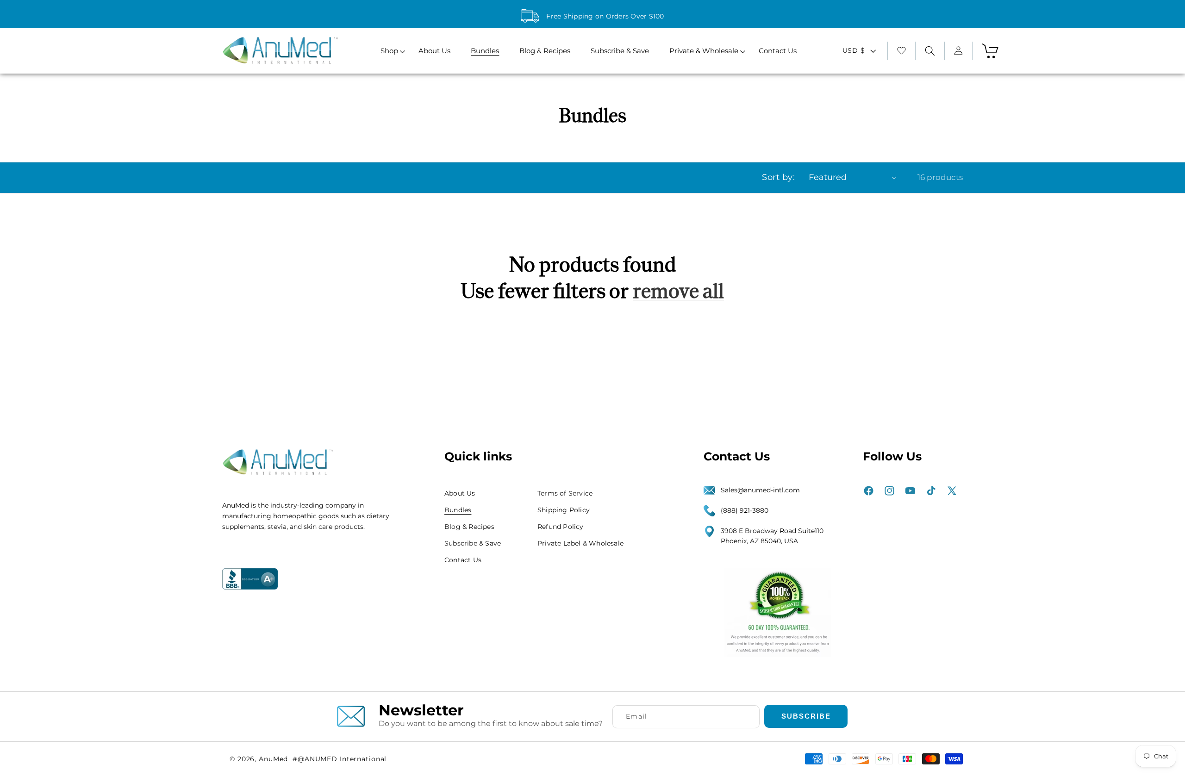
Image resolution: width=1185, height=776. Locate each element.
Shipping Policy (563, 510)
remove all (678, 291)
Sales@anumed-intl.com (760, 490)
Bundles (457, 510)
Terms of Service (564, 493)
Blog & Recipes (469, 526)
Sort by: (778, 177)
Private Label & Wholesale (580, 543)
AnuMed (273, 759)
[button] (389, 51)
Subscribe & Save (472, 543)
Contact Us (462, 560)
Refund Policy (560, 526)
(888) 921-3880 (744, 510)
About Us (459, 493)
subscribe (806, 716)
